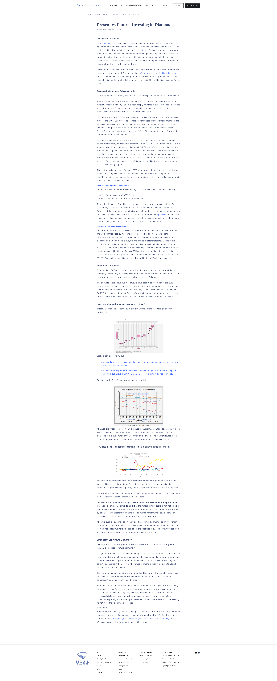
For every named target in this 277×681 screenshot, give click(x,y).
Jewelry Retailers (102, 659)
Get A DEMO (192, 6)
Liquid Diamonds (104, 43)
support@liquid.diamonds (170, 666)
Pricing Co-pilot (123, 666)
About (99, 666)
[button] (165, 5)
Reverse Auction (123, 655)
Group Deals (144, 662)
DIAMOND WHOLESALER (134, 5)
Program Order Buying (147, 655)
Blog (93, 14)
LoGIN (178, 6)
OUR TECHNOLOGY (151, 5)
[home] (92, 5)
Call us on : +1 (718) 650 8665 (171, 662)
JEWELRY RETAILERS (116, 5)
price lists (162, 214)
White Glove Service (125, 662)
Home (87, 14)
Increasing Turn (145, 659)
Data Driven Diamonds (125, 659)
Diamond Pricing (102, 14)
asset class (143, 50)
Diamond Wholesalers (104, 662)
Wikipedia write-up (148, 73)
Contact (99, 673)
